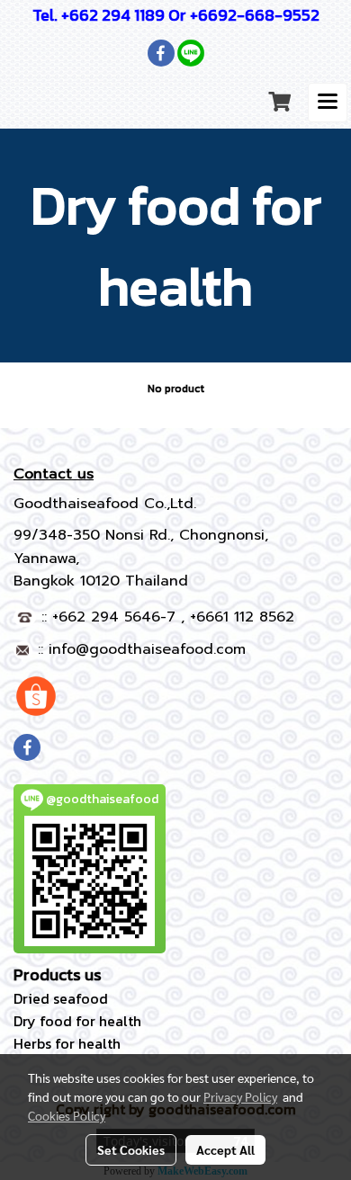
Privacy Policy (240, 1096)
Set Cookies (131, 1149)
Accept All (225, 1149)
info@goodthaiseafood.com (147, 649)
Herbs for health (67, 1043)
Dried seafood (61, 998)
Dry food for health (77, 1021)
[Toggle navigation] (327, 102)
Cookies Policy (66, 1115)
